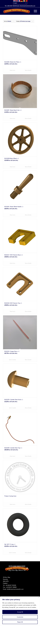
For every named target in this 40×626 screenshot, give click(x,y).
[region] (20, 611)
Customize (20, 617)
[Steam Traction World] (16, 11)
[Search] (30, 11)
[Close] (38, 597)
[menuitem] (20, 2)
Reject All (20, 622)
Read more (12, 70)
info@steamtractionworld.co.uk (15, 589)
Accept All (20, 612)
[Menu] (34, 11)
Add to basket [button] (12, 359)
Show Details (28, 70)
